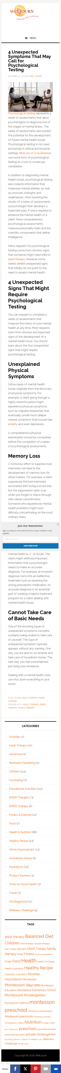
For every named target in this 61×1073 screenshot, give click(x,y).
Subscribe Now (31, 546)
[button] (30, 526)
